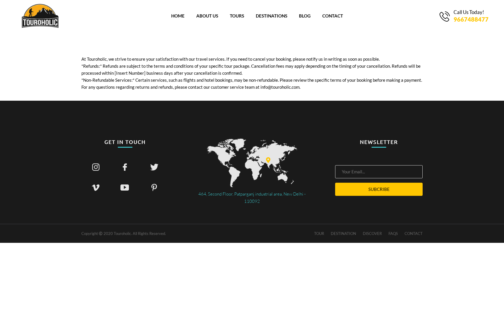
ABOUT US (207, 15)
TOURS (237, 15)
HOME (178, 15)
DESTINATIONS (271, 15)
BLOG (305, 15)
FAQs (393, 233)
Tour (319, 233)
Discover (372, 233)
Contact (414, 233)
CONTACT (332, 15)
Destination (343, 233)
